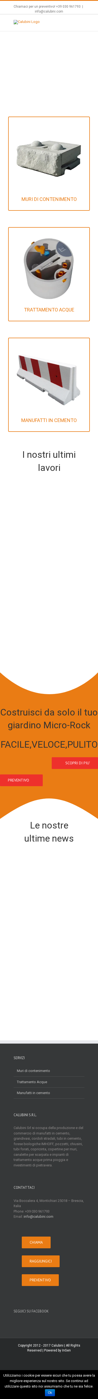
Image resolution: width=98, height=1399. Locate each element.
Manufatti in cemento (33, 1093)
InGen (66, 1350)
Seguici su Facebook (31, 1311)
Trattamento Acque (32, 1082)
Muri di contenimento (33, 1071)
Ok (50, 1393)
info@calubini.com (49, 11)
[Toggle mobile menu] (82, 23)
